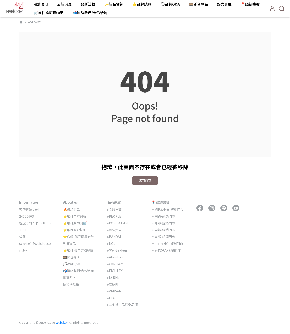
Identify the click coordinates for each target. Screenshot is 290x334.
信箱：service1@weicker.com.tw (35, 243)
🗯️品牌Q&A (170, 4)
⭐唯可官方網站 (74, 216)
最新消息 (64, 4)
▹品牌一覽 (114, 209)
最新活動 (88, 4)
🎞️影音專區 (198, 4)
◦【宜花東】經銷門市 (167, 243)
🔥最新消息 (71, 209)
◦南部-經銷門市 (163, 236)
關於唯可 (41, 4)
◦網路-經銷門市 (163, 216)
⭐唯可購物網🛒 (75, 223)
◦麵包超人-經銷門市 (166, 250)
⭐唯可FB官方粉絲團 (78, 250)
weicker (62, 322)
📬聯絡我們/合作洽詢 (89, 12)
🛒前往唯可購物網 (48, 12)
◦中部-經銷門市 (163, 230)
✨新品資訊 (113, 4)
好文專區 (224, 4)
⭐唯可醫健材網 (74, 230)
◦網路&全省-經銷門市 (167, 209)
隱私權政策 (71, 284)
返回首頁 (145, 180)
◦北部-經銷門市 (163, 223)
